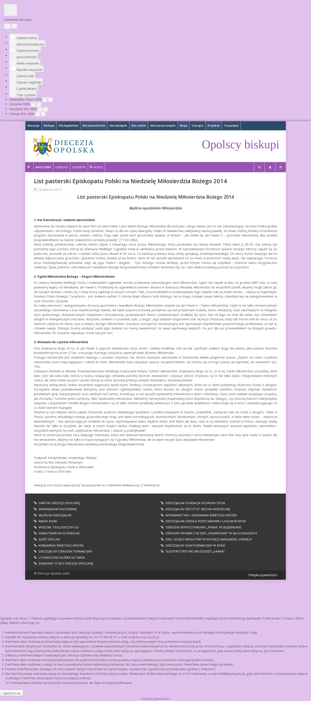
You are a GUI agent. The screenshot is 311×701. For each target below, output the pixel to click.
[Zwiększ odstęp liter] (43, 114)
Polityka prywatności (262, 575)
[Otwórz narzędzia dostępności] (10, 10)
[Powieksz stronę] (50, 99)
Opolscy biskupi (240, 144)
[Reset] (7, 26)
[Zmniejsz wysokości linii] (40, 109)
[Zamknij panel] (14, 26)
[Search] (259, 167)
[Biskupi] (29, 167)
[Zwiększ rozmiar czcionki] (38, 104)
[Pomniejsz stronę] (45, 99)
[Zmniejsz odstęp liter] (37, 114)
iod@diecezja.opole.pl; (143, 637)
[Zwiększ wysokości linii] (45, 109)
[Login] (270, 167)
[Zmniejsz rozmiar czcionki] (33, 104)
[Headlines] (63, 146)
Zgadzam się (11, 693)
